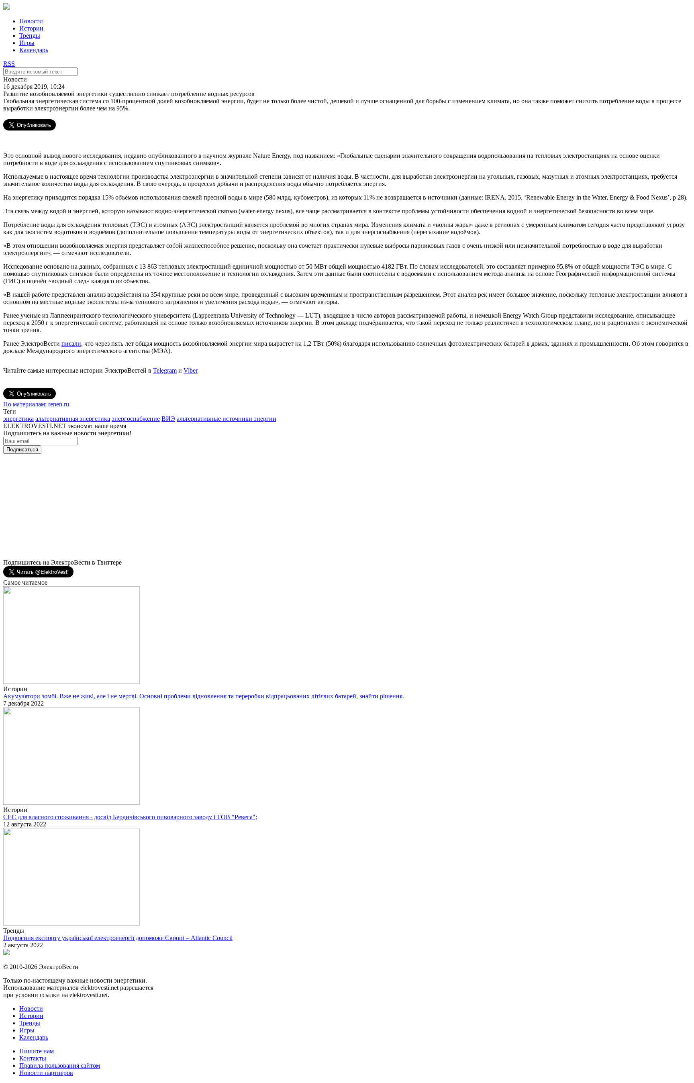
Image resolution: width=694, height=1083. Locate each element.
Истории (31, 28)
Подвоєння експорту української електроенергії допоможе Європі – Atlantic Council (118, 937)
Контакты (32, 1058)
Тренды (29, 35)
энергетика (18, 418)
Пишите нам (36, 1051)
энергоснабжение (136, 418)
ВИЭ (168, 418)
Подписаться (22, 450)
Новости (31, 21)
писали (71, 343)
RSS (9, 63)
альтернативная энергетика (72, 418)
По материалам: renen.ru (36, 404)
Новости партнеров (46, 1072)
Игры (27, 42)
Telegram (165, 370)
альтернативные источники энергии (226, 418)
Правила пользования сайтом (59, 1065)
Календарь (33, 50)
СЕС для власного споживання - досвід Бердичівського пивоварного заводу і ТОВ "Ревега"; (130, 817)
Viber (191, 370)
